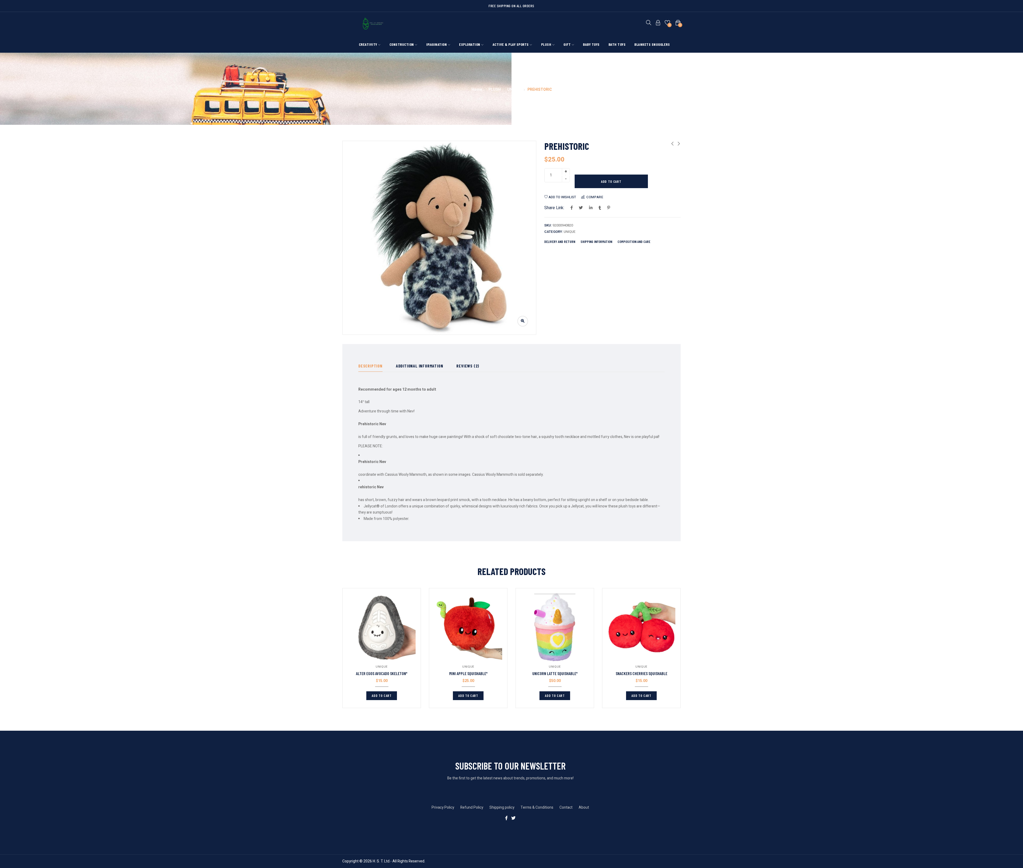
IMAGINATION (437, 44)
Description (370, 365)
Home (477, 89)
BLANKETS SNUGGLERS (652, 44)
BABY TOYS (591, 44)
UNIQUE (514, 89)
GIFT (567, 44)
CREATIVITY (368, 44)
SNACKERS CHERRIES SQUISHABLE (641, 673)
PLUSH (546, 44)
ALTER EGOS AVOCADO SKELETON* (381, 673)
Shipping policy (501, 807)
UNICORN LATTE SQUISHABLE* (555, 673)
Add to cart (611, 181)
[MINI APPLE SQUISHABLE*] (468, 627)
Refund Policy (471, 807)
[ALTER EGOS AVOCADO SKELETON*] (382, 627)
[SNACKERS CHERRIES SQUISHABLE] (641, 627)
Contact (566, 807)
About (584, 807)
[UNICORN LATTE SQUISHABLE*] (555, 627)
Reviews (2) (467, 365)
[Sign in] (658, 24)
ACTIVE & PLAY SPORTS (511, 44)
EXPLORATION (470, 44)
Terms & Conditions (537, 807)
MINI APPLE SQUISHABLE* (468, 673)
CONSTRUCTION (402, 44)
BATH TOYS (617, 44)
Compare (594, 197)
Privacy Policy (443, 807)
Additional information (419, 365)
